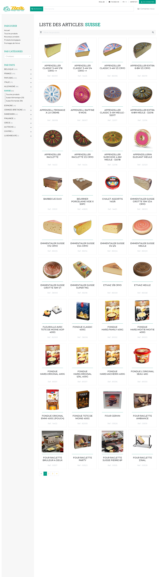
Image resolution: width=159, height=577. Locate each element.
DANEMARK (11, 114)
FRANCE (9, 74)
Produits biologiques (12, 40)
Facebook (115, 2)
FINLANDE (9, 118)
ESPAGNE (10, 106)
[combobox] (17, 56)
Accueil (7, 30)
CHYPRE (8, 131)
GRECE (8, 123)
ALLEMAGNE (11, 86)
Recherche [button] (37, 9)
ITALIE (8, 82)
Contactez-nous (147, 9)
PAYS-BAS (10, 78)
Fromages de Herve (12, 43)
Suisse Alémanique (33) (15, 98)
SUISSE (9, 91)
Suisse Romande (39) (14, 101)
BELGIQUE (10, 69)
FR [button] (123, 2)
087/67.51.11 (133, 2)
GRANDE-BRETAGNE (15, 110)
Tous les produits (11, 34)
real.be (102, 2)
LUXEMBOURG (11, 136)
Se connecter (148, 2)
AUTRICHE (10, 127)
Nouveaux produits (11, 37)
